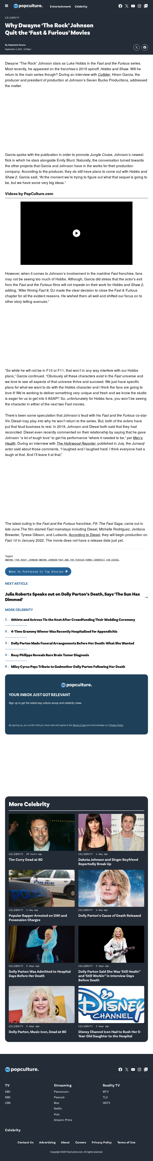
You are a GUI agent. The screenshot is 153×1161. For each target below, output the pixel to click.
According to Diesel (84, 534)
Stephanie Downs (17, 44)
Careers (80, 1142)
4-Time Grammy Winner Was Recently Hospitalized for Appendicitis (64, 631)
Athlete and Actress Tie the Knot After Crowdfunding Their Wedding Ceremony (73, 619)
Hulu (57, 1114)
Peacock (59, 1097)
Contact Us (26, 1142)
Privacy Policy (116, 725)
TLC (105, 1097)
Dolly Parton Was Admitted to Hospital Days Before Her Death (40, 973)
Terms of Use (79, 725)
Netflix (58, 1108)
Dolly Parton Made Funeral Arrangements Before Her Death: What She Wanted (72, 643)
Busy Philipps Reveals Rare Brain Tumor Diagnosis (50, 655)
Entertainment (60, 6)
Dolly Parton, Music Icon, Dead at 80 (37, 1031)
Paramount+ (61, 1091)
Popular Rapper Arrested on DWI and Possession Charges (38, 917)
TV (7, 1085)
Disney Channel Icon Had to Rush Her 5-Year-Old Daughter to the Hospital (109, 1033)
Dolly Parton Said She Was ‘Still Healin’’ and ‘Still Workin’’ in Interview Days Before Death (109, 975)
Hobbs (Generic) (95, 559)
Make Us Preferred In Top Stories (37, 571)
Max (56, 1103)
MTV (106, 1091)
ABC (7, 1091)
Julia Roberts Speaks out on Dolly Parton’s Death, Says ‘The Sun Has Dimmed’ (72, 596)
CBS (7, 1103)
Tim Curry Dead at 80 (26, 859)
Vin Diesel (112, 559)
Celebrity (81, 6)
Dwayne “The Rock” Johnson (21, 559)
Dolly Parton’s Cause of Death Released (109, 915)
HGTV (106, 1103)
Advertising (47, 1142)
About (65, 1142)
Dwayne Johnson (48, 559)
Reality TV (111, 1085)
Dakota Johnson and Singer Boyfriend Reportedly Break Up (108, 861)
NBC (8, 1097)
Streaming (62, 1085)
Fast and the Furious (71, 559)
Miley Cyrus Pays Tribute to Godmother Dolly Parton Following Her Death (68, 666)
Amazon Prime (63, 1120)
